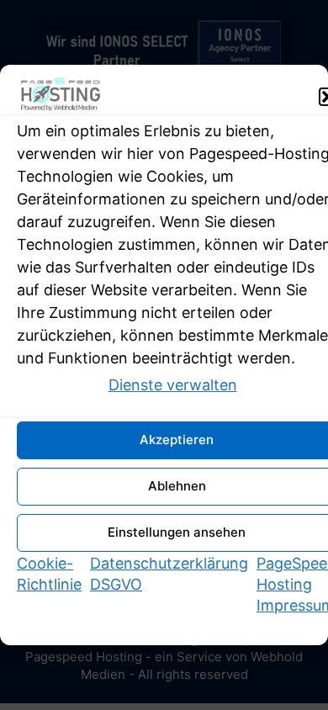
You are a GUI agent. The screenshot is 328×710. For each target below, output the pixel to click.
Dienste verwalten (172, 385)
